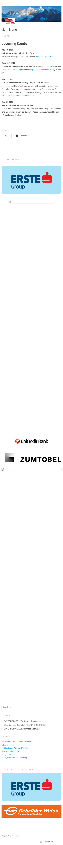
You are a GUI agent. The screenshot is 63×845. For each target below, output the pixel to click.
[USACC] (31, 16)
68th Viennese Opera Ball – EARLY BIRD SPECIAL (25, 725)
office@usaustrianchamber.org (40, 69)
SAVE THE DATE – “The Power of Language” (22, 721)
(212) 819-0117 (8, 754)
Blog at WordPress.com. (11, 835)
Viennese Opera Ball (44, 56)
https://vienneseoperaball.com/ (23, 95)
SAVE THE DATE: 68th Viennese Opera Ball (22, 728)
